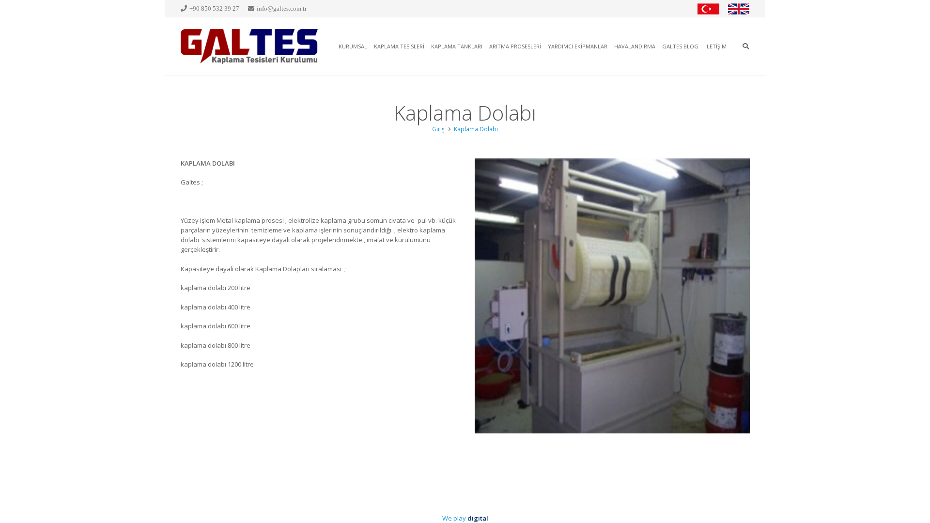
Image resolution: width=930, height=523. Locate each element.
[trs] (708, 8)
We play (465, 518)
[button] (746, 46)
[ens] (739, 8)
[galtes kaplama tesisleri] (249, 46)
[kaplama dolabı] (612, 295)
